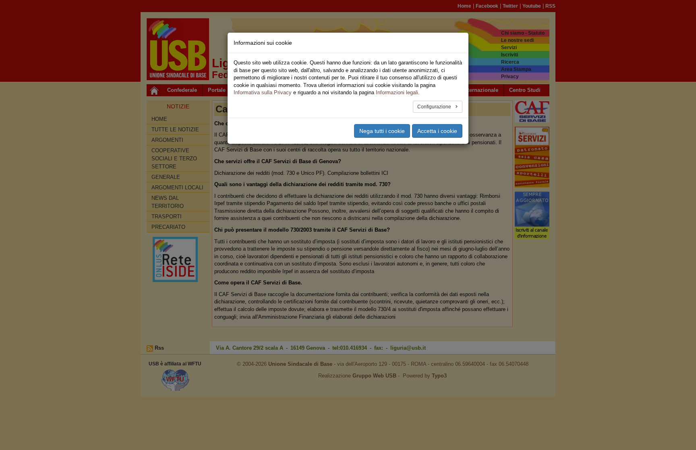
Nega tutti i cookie (382, 131)
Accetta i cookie (437, 131)
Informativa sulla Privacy (263, 92)
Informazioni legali (397, 92)
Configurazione (434, 107)
